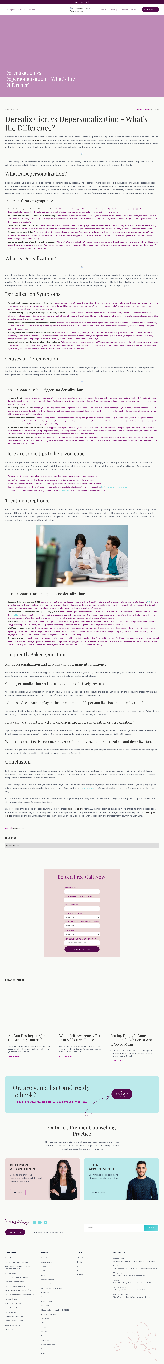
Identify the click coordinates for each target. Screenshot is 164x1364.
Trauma (44, 1332)
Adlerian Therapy (11, 1299)
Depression (45, 1319)
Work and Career (47, 1301)
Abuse (43, 1275)
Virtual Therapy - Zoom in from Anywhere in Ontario (131, 1297)
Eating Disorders (47, 1284)
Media (79, 1262)
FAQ (78, 1270)
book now (150, 9)
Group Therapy (10, 1258)
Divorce (43, 1267)
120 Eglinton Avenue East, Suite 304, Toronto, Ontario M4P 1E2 (134, 1262)
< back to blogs (11, 109)
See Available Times (122, 1094)
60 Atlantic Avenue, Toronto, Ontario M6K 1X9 (129, 1276)
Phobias (44, 1336)
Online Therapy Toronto (121, 1294)
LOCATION (69, 930)
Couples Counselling (12, 1325)
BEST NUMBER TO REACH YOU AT (78, 896)
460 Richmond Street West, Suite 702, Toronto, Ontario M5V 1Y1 (135, 1269)
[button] (11, 10)
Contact (80, 1275)
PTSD (43, 1271)
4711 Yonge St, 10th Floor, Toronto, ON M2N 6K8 (129, 1290)
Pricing (114, 10)
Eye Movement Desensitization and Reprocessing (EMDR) (17, 1267)
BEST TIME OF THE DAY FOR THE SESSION (82, 922)
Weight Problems (47, 1323)
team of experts (88, 788)
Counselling (9, 1329)
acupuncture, (64, 491)
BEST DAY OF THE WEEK (75, 913)
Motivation (45, 1306)
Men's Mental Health (48, 1258)
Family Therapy (10, 1312)
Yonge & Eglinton (119, 1259)
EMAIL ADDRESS (71, 905)
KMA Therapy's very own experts (115, 487)
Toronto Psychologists (13, 1303)
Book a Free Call (82, 2)
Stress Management (48, 1345)
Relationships (46, 1293)
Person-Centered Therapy (14, 1321)
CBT (149, 602)
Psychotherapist (11, 1308)
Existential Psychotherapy (14, 1282)
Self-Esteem (45, 1340)
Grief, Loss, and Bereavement (51, 1288)
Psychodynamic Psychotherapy (16, 1286)
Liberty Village (118, 1273)
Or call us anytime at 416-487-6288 (46, 1232)
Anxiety (43, 1353)
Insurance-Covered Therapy (15, 1316)
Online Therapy (10, 1273)
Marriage (44, 1349)
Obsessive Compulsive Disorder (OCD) (55, 1310)
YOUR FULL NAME (72, 888)
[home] (82, 10)
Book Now (15, 1232)
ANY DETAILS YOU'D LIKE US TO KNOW (81, 939)
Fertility (43, 1327)
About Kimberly (82, 1258)
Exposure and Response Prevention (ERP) (19, 1295)
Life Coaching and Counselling (16, 1277)
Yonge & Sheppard (120, 1287)
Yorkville (116, 1280)
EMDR (16, 615)
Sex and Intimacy (47, 1280)
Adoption (44, 1297)
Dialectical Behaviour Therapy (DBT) (18, 1262)
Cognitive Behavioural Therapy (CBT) (18, 1290)
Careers (80, 1266)
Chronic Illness (46, 1262)
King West (117, 1266)
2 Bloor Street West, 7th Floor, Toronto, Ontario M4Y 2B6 (132, 1283)
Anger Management (48, 1314)
